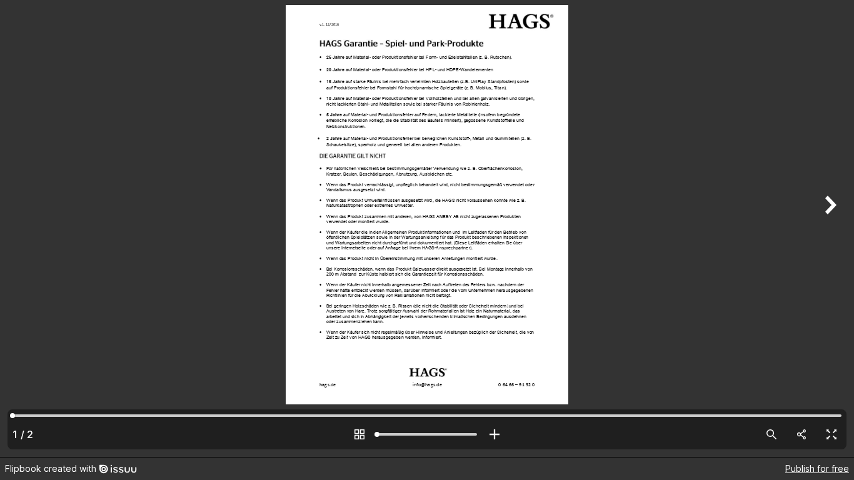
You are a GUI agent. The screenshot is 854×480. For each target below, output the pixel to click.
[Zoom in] (494, 434)
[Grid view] (359, 434)
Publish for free (817, 468)
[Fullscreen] (831, 434)
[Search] (771, 434)
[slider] (427, 434)
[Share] (801, 434)
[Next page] (829, 228)
